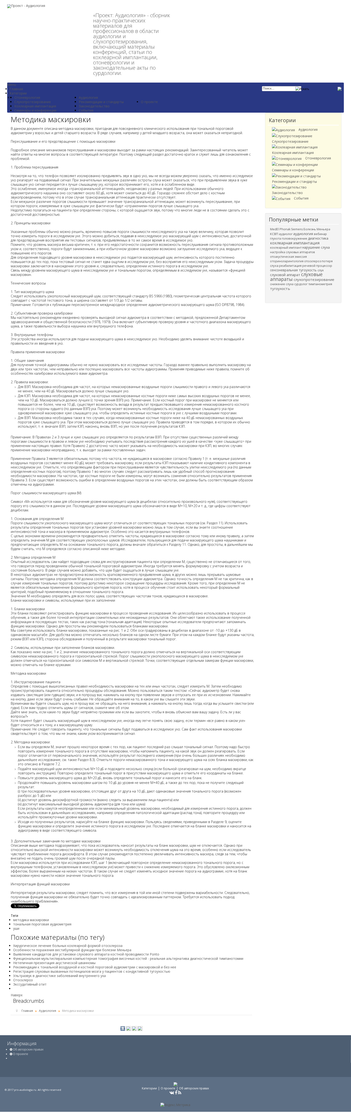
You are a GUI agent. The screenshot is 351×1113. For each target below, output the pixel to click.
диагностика (318, 238)
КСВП (274, 234)
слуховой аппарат (285, 274)
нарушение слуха (316, 247)
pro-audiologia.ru (25, 1090)
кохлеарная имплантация (294, 243)
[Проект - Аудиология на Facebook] (176, 1093)
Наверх (16, 995)
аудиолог (286, 234)
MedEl (275, 229)
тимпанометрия (320, 284)
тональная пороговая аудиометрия (42, 924)
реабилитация (290, 265)
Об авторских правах (27, 1049)
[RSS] (134, 1028)
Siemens (297, 229)
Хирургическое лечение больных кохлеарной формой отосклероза (67, 945)
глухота (276, 238)
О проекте (20, 1054)
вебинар (320, 234)
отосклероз (313, 261)
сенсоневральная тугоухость (294, 270)
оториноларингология (287, 261)
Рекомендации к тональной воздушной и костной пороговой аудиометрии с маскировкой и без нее (94, 967)
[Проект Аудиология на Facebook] (128, 1028)
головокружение (295, 238)
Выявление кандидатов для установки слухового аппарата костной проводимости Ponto (86, 954)
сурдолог (301, 284)
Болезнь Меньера (316, 229)
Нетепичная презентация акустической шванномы (54, 963)
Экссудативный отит (30, 984)
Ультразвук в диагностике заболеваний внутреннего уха (59, 975)
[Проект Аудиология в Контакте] (122, 1028)
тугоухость (280, 288)
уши (16, 928)
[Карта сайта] (140, 1028)
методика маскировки (31, 920)
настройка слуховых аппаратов (292, 252)
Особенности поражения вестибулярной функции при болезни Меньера (72, 950)
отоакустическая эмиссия (288, 257)
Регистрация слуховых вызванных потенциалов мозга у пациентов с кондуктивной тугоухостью (91, 971)
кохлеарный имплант (286, 248)
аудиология (303, 233)
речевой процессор (317, 266)
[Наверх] (343, 1101)
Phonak (285, 229)
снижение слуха (282, 284)
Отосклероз (23, 980)
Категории (149, 1088)
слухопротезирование (314, 279)
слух (321, 270)
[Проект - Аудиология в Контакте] (172, 1093)
